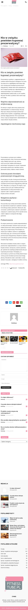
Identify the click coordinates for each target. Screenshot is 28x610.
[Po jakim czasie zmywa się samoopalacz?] (5, 505)
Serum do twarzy (5, 567)
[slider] (5, 268)
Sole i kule (3, 553)
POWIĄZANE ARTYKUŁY (8, 330)
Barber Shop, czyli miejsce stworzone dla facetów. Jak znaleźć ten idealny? (17, 527)
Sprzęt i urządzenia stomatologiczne (10, 560)
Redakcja (5, 46)
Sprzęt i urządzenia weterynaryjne (9, 551)
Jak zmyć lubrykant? (14, 343)
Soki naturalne (4, 556)
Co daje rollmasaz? (7, 397)
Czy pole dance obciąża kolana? (11, 404)
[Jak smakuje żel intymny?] (23, 339)
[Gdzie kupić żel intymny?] (5, 339)
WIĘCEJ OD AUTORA (7, 333)
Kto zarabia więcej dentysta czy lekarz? (14, 420)
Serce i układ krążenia (6, 558)
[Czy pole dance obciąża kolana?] (5, 497)
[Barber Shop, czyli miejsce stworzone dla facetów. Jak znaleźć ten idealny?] (5, 527)
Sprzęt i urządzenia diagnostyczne (9, 565)
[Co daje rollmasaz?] (5, 490)
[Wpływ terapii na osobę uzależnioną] (5, 520)
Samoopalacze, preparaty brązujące (10, 563)
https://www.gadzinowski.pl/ (16, 263)
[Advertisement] (14, 21)
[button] (26, 2)
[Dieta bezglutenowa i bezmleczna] (5, 535)
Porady (2, 549)
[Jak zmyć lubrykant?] (14, 339)
